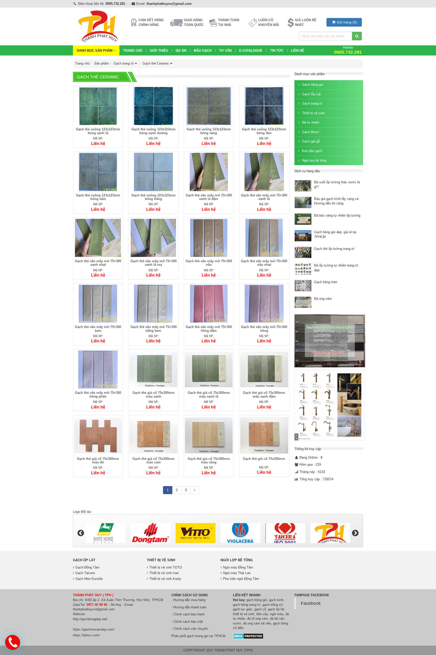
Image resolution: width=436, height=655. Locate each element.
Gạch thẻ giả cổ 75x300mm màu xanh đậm (264, 394)
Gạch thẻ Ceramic (156, 63)
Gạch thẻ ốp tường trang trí (334, 249)
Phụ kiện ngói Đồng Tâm (241, 579)
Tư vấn (225, 50)
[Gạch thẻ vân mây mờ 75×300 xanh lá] (264, 172)
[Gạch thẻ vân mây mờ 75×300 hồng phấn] (98, 369)
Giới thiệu (159, 50)
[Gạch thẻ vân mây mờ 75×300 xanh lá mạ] (153, 238)
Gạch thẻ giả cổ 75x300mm (264, 459)
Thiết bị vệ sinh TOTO (165, 567)
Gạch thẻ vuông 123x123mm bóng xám (98, 197)
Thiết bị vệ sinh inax (164, 573)
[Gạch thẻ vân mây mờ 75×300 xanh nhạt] (98, 238)
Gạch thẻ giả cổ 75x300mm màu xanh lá (209, 394)
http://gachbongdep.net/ (90, 619)
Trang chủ (132, 50)
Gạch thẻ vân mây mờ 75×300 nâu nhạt (264, 262)
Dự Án (181, 50)
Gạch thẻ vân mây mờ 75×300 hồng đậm (209, 328)
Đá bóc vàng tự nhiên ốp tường (337, 215)
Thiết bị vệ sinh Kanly (165, 579)
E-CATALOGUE (250, 50)
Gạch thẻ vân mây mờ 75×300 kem (98, 328)
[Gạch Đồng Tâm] (106, 533)
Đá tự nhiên (310, 122)
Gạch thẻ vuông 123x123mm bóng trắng (153, 197)
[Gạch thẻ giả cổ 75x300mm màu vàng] (209, 435)
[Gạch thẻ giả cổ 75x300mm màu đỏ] (98, 435)
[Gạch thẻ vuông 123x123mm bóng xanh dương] (153, 106)
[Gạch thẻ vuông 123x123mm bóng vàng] (209, 106)
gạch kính (276, 600)
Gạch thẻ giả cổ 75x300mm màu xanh (153, 394)
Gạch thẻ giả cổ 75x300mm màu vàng (209, 460)
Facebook (311, 603)
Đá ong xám (323, 299)
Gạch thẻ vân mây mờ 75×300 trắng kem (153, 328)
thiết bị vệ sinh (243, 614)
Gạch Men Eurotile (89, 579)
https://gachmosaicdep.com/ (94, 629)
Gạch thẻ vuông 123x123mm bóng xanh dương (153, 131)
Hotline (348, 50)
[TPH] (285, 533)
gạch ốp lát (276, 609)
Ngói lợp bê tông (313, 160)
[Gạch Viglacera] (195, 533)
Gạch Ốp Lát (311, 94)
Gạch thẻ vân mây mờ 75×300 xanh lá (264, 197)
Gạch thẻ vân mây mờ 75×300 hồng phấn (98, 394)
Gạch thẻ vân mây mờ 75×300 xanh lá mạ (153, 262)
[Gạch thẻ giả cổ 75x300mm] (264, 435)
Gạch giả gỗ (310, 141)
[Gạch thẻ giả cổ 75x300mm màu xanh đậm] (264, 369)
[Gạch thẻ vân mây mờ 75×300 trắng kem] (153, 303)
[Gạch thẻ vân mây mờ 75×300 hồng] (264, 303)
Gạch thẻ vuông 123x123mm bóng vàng (209, 131)
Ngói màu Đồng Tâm (238, 567)
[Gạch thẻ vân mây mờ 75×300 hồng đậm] (209, 303)
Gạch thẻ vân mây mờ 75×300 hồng (264, 328)
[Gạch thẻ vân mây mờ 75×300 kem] (98, 303)
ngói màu (276, 614)
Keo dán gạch (311, 151)
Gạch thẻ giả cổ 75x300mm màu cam (153, 460)
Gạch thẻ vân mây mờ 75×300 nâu (209, 262)
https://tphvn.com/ (86, 635)
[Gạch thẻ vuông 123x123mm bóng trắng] (153, 172)
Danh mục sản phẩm (95, 50)
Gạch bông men (325, 282)
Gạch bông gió (312, 84)
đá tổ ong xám (257, 618)
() (347, 22)
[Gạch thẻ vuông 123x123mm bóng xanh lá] (98, 106)
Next (355, 533)
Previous (81, 533)
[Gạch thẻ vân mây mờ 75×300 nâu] (209, 238)
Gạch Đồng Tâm (87, 567)
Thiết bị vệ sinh (312, 113)
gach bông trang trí (246, 605)
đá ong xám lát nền (257, 623)
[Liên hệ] (12, 641)
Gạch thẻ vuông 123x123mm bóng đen (264, 131)
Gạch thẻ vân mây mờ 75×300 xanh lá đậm (209, 197)
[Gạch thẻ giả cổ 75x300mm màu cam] (153, 435)
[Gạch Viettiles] (330, 533)
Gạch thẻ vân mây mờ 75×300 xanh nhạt (98, 262)
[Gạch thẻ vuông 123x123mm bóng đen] (264, 106)
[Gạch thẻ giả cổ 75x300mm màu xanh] (153, 369)
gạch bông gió (257, 600)
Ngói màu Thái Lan (237, 573)
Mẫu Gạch (202, 50)
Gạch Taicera (85, 573)
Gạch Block (310, 132)
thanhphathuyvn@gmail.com (169, 4)
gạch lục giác (242, 609)
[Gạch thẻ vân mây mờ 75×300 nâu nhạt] (264, 238)
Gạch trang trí (124, 63)
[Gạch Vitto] (151, 533)
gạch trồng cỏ (272, 605)
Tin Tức (276, 50)
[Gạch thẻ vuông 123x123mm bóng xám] (98, 172)
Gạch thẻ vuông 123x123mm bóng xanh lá (98, 131)
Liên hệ (297, 50)
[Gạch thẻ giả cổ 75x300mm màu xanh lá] (209, 369)
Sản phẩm (101, 63)
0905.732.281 (115, 4)
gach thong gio (197, 636)
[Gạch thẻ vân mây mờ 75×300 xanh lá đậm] (209, 172)
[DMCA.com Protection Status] (248, 636)
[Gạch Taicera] (240, 533)
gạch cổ (260, 609)
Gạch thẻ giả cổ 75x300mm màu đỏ (98, 460)
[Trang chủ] (98, 26)
